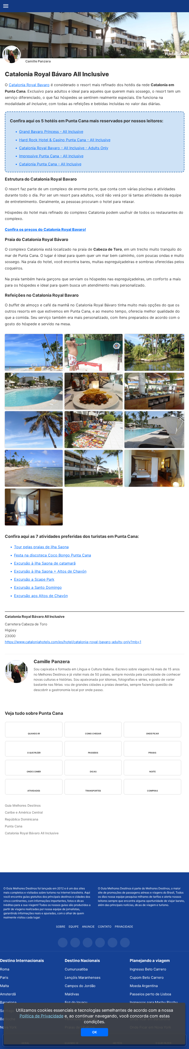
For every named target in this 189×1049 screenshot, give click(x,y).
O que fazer (34, 752)
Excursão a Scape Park (34, 579)
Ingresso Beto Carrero (148, 969)
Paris (4, 977)
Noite (152, 771)
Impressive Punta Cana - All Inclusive (51, 156)
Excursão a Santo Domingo (38, 587)
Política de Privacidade (41, 1016)
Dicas (93, 771)
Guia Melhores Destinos (94, 6)
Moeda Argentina (144, 986)
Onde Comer (34, 771)
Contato (104, 926)
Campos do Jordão (80, 986)
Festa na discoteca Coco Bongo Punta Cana (52, 555)
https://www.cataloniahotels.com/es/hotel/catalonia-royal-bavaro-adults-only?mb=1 (73, 642)
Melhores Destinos (142, 879)
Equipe (74, 926)
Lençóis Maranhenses (82, 977)
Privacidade (124, 926)
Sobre (60, 926)
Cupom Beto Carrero (147, 977)
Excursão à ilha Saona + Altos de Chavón (50, 571)
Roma (4, 969)
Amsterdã (8, 994)
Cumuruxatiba (76, 969)
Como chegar (93, 733)
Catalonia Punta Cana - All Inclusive (50, 164)
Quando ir (34, 733)
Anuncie (88, 926)
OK (94, 1032)
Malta (4, 986)
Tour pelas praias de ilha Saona (41, 547)
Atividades (33, 790)
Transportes (93, 790)
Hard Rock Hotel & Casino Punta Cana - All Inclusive (64, 140)
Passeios (93, 752)
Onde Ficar (152, 733)
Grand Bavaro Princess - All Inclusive (51, 131)
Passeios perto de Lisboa (150, 994)
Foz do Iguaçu (76, 1002)
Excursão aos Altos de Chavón (41, 595)
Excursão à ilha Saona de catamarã (45, 563)
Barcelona (8, 1002)
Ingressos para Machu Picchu (154, 1002)
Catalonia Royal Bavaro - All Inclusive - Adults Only (63, 148)
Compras (152, 790)
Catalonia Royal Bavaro (29, 84)
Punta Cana (176, 54)
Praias (152, 752)
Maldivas (72, 994)
